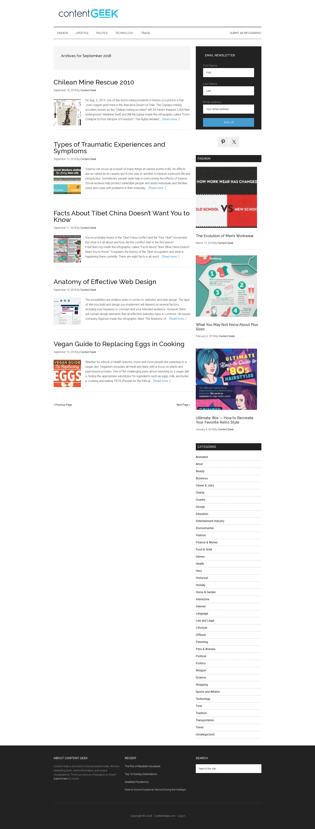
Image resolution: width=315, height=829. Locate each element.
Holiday (200, 585)
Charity (200, 492)
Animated (202, 457)
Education (202, 514)
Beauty (200, 471)
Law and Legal (205, 620)
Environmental (205, 528)
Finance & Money (207, 542)
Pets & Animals (205, 649)
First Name (210, 65)
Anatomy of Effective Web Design (105, 281)
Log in (181, 815)
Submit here (60, 778)
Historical (202, 578)
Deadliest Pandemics (137, 781)
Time (199, 706)
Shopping (202, 684)
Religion (201, 670)
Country (200, 499)
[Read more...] (170, 119)
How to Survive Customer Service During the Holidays (155, 789)
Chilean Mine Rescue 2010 (94, 82)
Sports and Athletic (208, 691)
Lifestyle (201, 627)
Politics (201, 663)
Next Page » (183, 404)
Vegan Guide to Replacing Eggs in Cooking (119, 344)
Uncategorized (205, 734)
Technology (203, 699)
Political (201, 656)
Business (202, 478)
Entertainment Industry (210, 521)
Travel (199, 727)
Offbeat (201, 635)
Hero (199, 571)
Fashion (201, 535)
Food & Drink (204, 549)
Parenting (202, 642)
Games (200, 556)
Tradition (201, 713)
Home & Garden (206, 592)
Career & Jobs (205, 485)
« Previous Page (63, 404)
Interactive (202, 599)
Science (201, 677)
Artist (199, 464)
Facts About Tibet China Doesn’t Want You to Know (122, 216)
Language (202, 613)
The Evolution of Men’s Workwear (225, 236)
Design (200, 507)
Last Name (210, 84)
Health (200, 563)
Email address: (212, 102)
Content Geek (88, 13)
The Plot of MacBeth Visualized (142, 766)
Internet (201, 606)
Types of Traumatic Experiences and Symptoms (109, 147)
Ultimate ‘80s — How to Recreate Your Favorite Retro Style (224, 420)
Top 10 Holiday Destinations (141, 774)
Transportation (205, 720)
